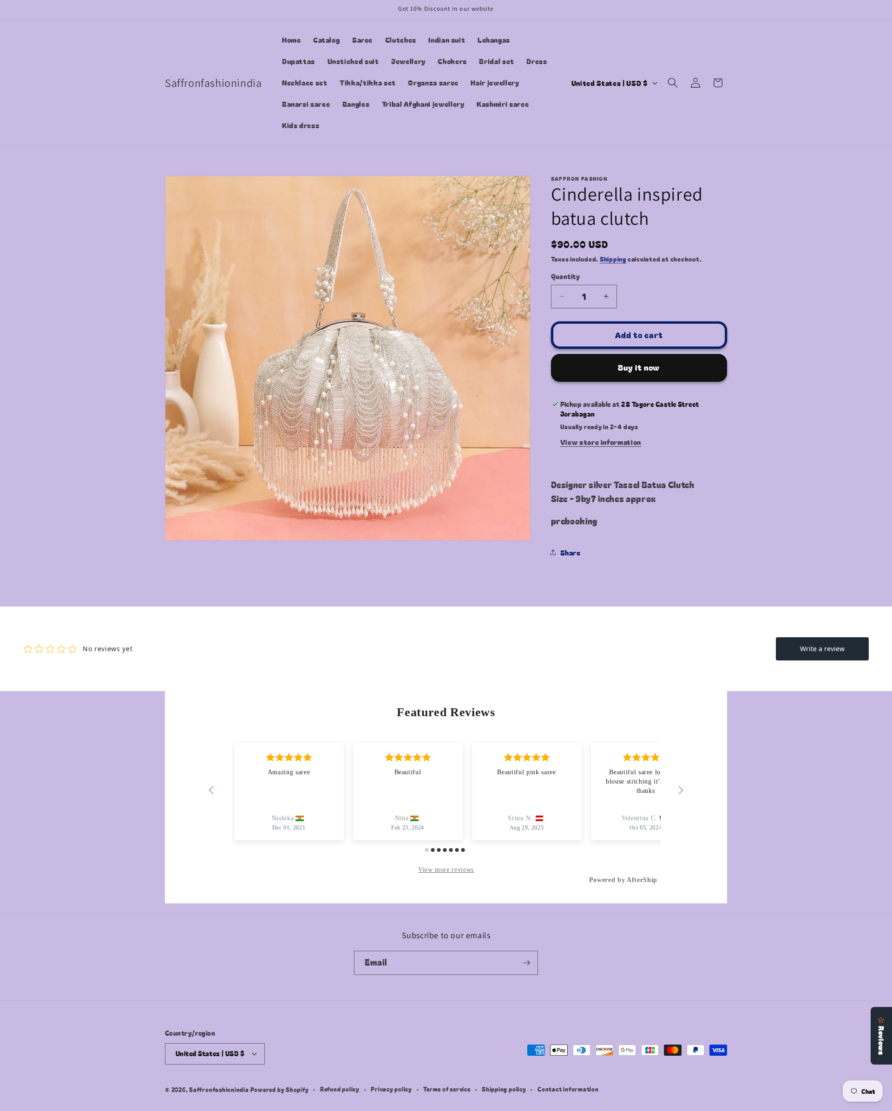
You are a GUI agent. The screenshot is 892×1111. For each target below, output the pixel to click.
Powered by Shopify (279, 1089)
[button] (673, 83)
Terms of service (446, 1089)
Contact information (568, 1089)
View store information (601, 442)
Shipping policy (504, 1089)
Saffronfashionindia (219, 1089)
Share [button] (570, 552)
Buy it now (639, 367)
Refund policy (340, 1089)
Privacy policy (391, 1089)
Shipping (613, 259)
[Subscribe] (526, 963)
